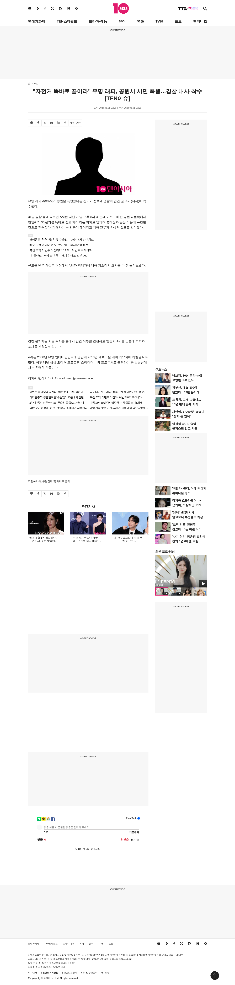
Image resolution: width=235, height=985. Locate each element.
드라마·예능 (98, 21)
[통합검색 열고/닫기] (205, 9)
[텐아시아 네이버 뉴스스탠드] (68, 8)
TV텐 (159, 21)
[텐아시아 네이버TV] (37, 8)
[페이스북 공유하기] (38, 123)
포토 (178, 21)
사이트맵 (105, 972)
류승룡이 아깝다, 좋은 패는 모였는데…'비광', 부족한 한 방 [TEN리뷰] (85, 541)
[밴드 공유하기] (58, 123)
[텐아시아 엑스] (52, 8)
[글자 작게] (78, 123)
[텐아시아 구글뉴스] (76, 8)
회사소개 (32, 972)
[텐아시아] (121, 8)
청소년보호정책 (69, 972)
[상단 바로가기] (214, 975)
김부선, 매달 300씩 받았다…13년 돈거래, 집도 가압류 (186, 392)
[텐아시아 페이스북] (45, 8)
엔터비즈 (200, 21)
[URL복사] (65, 123)
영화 (140, 21)
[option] (181, 571)
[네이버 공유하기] (51, 123)
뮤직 (122, 21)
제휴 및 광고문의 (88, 972)
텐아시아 (45, 978)
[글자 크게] (71, 123)
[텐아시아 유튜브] (29, 8)
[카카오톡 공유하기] (31, 123)
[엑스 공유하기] (44, 123)
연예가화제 (36, 21)
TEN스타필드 (67, 21)
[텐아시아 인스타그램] (60, 8)
